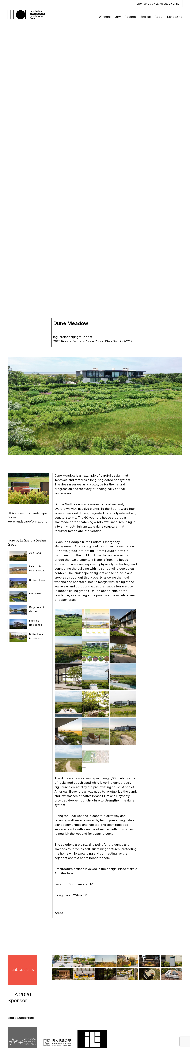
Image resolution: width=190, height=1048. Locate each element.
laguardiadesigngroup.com (72, 336)
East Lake (35, 593)
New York (94, 341)
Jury (117, 16)
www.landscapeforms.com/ (28, 521)
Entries (145, 16)
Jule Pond (35, 553)
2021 (127, 341)
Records (131, 16)
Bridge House (37, 580)
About (159, 16)
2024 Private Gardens (69, 341)
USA (107, 341)
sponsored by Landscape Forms (158, 3)
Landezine (174, 16)
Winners (105, 16)
